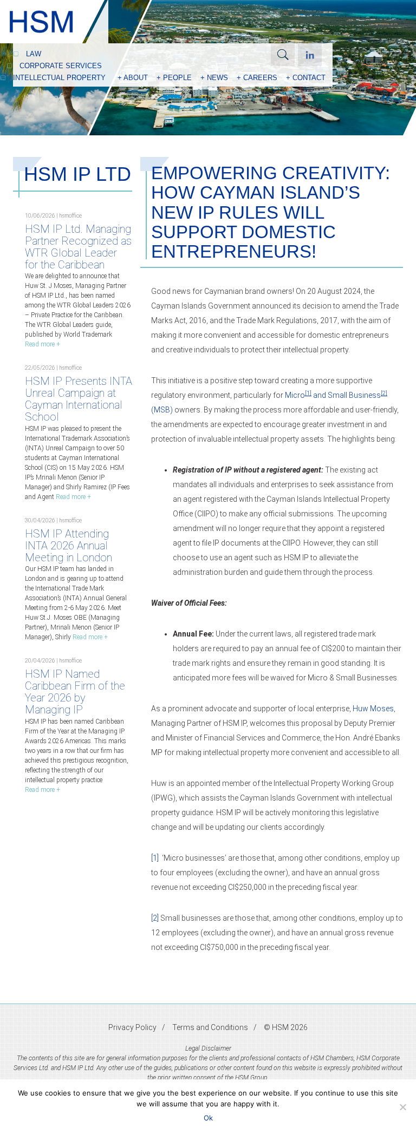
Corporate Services (61, 66)
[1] (155, 858)
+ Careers (257, 78)
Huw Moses (373, 708)
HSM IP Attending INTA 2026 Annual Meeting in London (68, 545)
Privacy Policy (132, 1027)
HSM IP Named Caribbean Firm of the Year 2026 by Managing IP (75, 691)
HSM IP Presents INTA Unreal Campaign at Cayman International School (78, 399)
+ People (174, 78)
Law (33, 54)
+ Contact (306, 78)
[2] (155, 918)
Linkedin (310, 54)
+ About (133, 78)
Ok (208, 1117)
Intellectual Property (59, 78)
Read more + (42, 344)
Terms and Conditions (210, 1027)
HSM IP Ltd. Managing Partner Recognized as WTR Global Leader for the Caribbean (78, 246)
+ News (214, 78)
